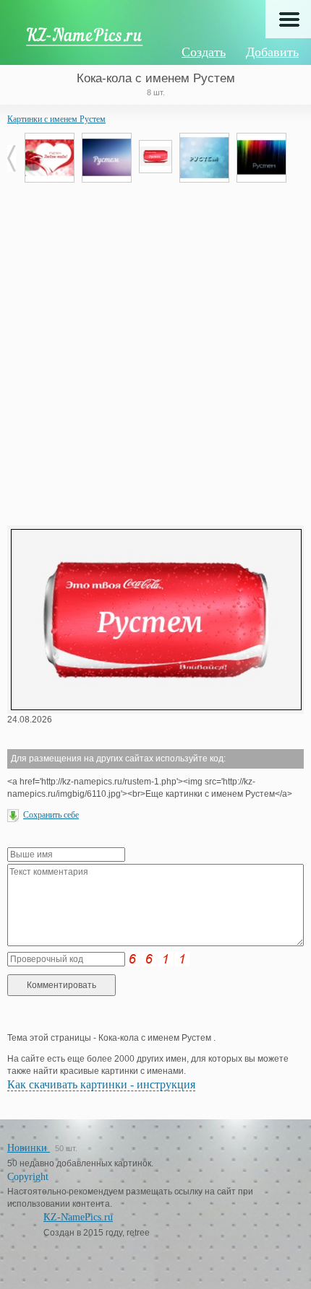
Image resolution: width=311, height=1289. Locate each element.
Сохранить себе (51, 815)
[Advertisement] (155, 352)
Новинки (28, 1147)
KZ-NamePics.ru (78, 1217)
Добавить (272, 52)
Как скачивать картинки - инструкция (101, 1084)
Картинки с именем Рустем (56, 119)
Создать (204, 52)
